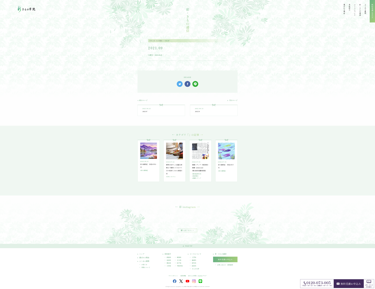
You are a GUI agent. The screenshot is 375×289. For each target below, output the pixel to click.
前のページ (143, 100)
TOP (150, 41)
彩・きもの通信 (158, 41)
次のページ (233, 100)
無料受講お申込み (351, 283)
